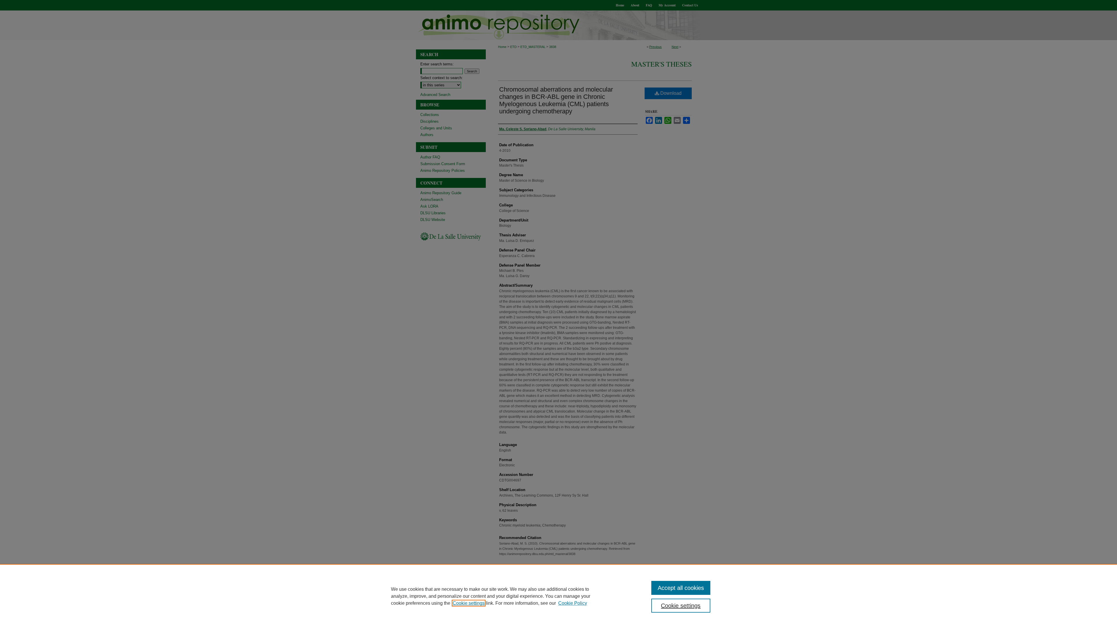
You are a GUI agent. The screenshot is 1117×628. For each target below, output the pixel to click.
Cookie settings (469, 603)
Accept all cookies (681, 588)
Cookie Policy (572, 603)
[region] (558, 596)
